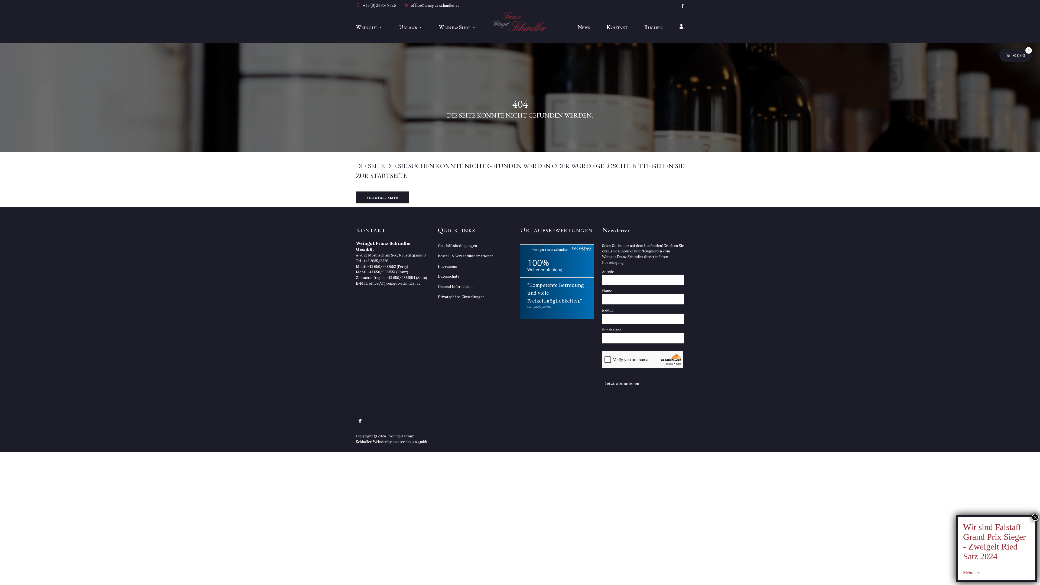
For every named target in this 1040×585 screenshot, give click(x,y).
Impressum (447, 266)
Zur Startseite (382, 198)
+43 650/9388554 (400, 277)
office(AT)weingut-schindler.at (394, 283)
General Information (455, 286)
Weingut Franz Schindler (550, 250)
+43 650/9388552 (381, 266)
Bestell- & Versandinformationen (465, 256)
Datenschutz (448, 276)
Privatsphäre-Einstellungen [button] (461, 297)
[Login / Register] (677, 27)
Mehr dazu (972, 572)
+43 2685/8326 (375, 261)
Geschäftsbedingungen (457, 245)
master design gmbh (409, 442)
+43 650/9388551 (381, 272)
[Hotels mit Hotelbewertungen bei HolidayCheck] (580, 249)
